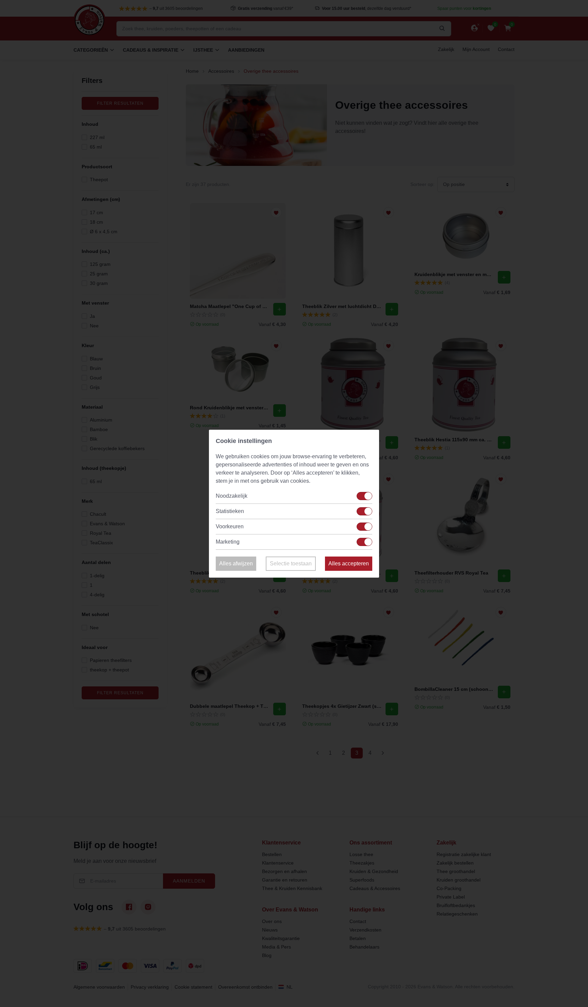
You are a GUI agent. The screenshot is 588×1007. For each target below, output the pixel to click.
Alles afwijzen (236, 563)
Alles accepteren (348, 563)
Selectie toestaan (291, 563)
